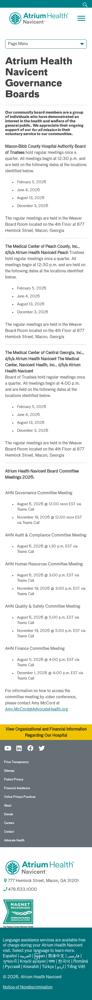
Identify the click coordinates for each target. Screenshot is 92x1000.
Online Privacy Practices (20, 796)
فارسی (73, 956)
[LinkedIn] (19, 747)
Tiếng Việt (76, 967)
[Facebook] (30, 747)
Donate (8, 814)
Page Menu (18, 44)
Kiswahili (31, 967)
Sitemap (9, 770)
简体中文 (56, 956)
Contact (9, 831)
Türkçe (48, 967)
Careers (9, 823)
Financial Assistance (17, 788)
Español (10, 956)
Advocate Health (14, 840)
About (7, 805)
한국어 (64, 962)
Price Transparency (16, 762)
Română (80, 962)
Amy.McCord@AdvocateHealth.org (36, 709)
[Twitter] (41, 747)
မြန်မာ (39, 956)
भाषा (52, 962)
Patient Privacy (13, 779)
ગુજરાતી (10, 962)
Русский (12, 967)
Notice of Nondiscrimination (27, 987)
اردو (60, 967)
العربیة (25, 956)
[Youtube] (8, 747)
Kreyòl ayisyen (32, 962)
